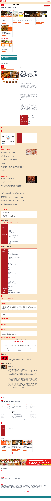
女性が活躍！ (45, 485)
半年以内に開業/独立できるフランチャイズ (9, 57)
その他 (24, 475)
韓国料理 (12, 471)
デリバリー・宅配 (14, 475)
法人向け (24, 486)
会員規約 (17, 496)
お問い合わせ (25, 496)
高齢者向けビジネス (40, 485)
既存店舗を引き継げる (7, 486)
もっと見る (17, 453)
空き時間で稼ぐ (27, 485)
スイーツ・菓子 (8, 471)
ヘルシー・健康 (26, 471)
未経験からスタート (16, 455)
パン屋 (34, 471)
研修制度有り (20, 455)
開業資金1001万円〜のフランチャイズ (9, 55)
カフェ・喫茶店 (46, 471)
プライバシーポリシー (8, 496)
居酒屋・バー (30, 471)
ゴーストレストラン (3, 471)
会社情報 (34, 496)
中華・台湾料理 (22, 471)
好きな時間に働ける (22, 485)
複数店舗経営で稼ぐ (39, 486)
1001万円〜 (19, 478)
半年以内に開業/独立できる (5, 455)
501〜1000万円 (15, 478)
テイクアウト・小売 (3, 475)
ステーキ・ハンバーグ (16, 471)
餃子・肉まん (37, 471)
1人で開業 (12, 455)
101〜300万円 (6, 478)
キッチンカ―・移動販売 (19, 475)
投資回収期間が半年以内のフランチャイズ (20, 487)
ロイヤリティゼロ (13, 487)
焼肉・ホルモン (41, 471)
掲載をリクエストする (46, 5)
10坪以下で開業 (25, 455)
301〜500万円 (10, 478)
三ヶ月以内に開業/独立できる (4, 485)
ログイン (47, 1)
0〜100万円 (2, 478)
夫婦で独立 (9, 455)
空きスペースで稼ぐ (28, 486)
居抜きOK (21, 486)
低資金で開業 (33, 487)
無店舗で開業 (12, 486)
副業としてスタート (34, 486)
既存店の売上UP (38, 487)
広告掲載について (42, 496)
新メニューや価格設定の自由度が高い (5, 487)
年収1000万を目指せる (28, 487)
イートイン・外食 (9, 475)
